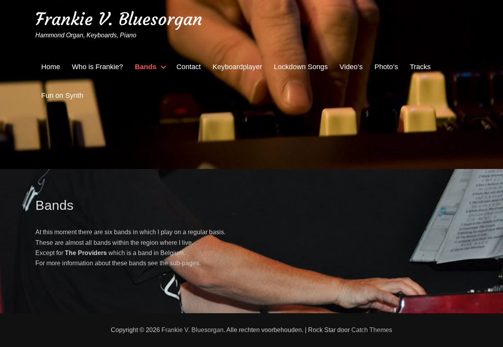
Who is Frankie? (97, 67)
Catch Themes (371, 330)
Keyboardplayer (237, 67)
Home (50, 67)
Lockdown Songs (301, 67)
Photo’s (386, 67)
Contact (188, 67)
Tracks (420, 67)
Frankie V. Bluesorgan (118, 19)
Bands (145, 67)
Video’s (351, 67)
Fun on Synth (62, 95)
